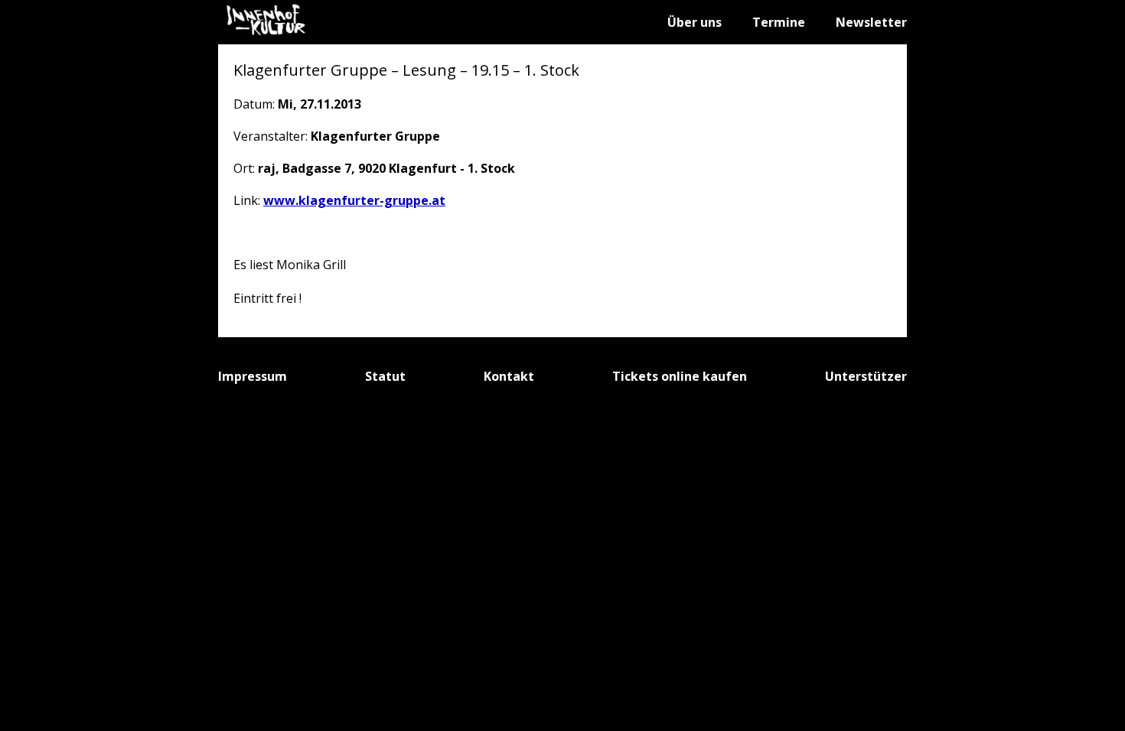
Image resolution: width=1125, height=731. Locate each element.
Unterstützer (866, 376)
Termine (778, 22)
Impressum (252, 376)
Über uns (694, 22)
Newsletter (871, 22)
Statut (385, 376)
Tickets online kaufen (679, 376)
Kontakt (509, 376)
